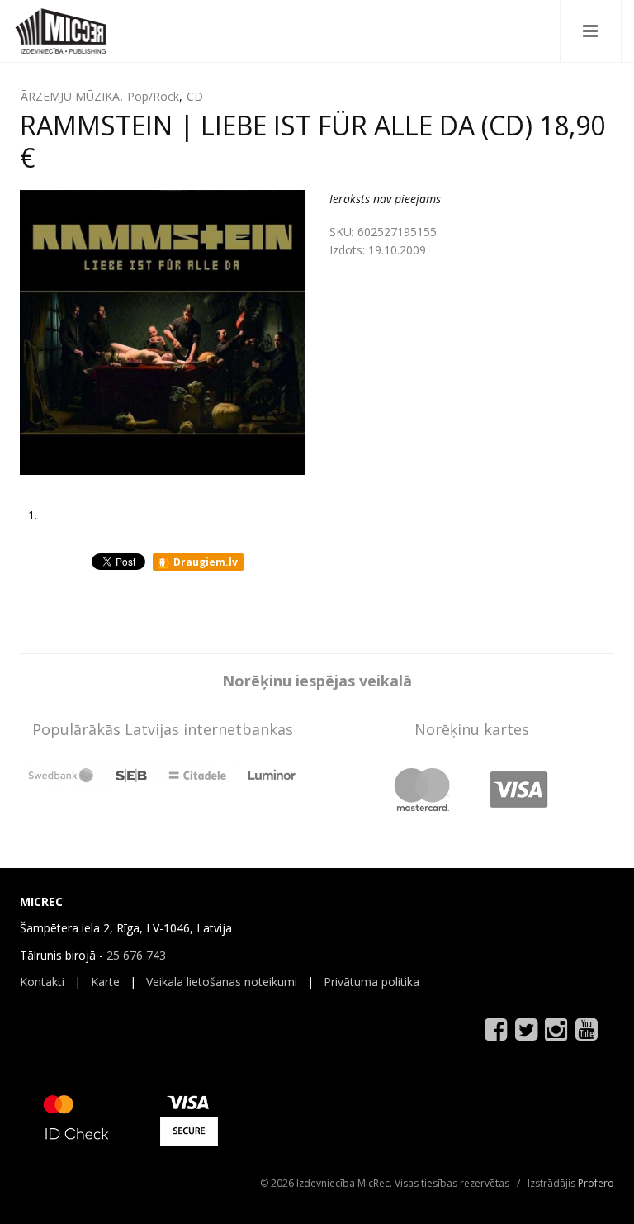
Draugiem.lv (204, 562)
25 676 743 (136, 955)
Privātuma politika (371, 981)
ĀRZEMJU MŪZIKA (70, 96)
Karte (105, 981)
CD (195, 96)
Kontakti (42, 981)
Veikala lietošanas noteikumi (221, 981)
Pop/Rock (153, 96)
